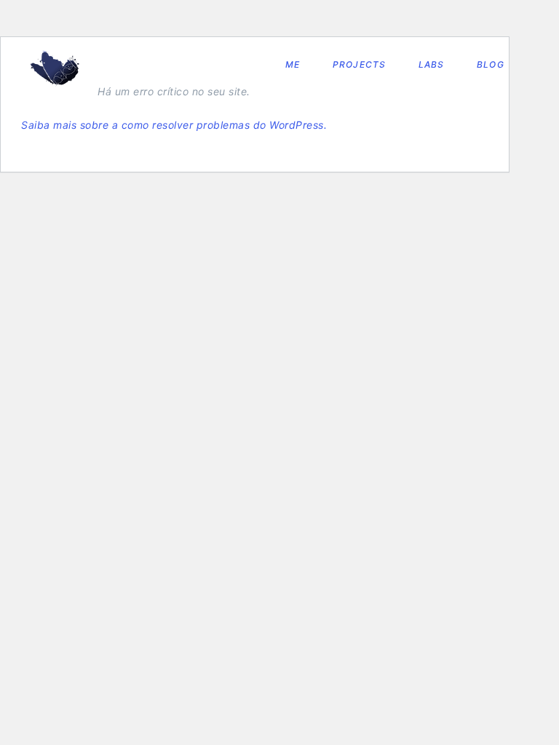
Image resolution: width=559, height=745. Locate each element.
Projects (359, 64)
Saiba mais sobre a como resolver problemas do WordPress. (174, 125)
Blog (490, 64)
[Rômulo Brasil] (54, 68)
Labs (432, 64)
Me (292, 64)
